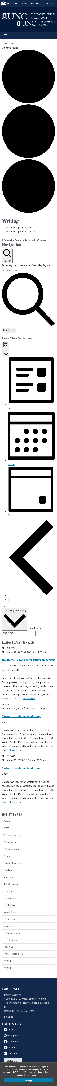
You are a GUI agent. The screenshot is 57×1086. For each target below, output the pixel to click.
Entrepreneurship (12, 849)
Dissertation (9, 842)
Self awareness (11, 933)
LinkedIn (11, 1047)
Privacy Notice (30, 1075)
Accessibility (12, 3)
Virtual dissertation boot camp (21, 716)
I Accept (28, 1080)
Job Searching (11, 884)
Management (10, 898)
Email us (8, 1016)
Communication (11, 835)
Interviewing (9, 877)
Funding (7, 870)
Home (4, 44)
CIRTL (6, 828)
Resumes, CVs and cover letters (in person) (28, 660)
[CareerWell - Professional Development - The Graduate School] (28, 16)
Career (7, 821)
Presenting (9, 919)
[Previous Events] (31, 595)
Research (8, 926)
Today (5, 606)
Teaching (8, 946)
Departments (36, 3)
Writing (7, 961)
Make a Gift (13, 1060)
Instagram (12, 1035)
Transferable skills (13, 953)
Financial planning (12, 863)
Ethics (6, 856)
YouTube (12, 1053)
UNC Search (51, 3)
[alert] (28, 228)
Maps (24, 3)
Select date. (35, 628)
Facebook (12, 1041)
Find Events (9, 330)
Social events (10, 940)
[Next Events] (9, 599)
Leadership (9, 891)
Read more (29, 698)
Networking (9, 912)
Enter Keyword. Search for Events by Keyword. (27, 265)
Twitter (11, 1029)
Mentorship (9, 905)
